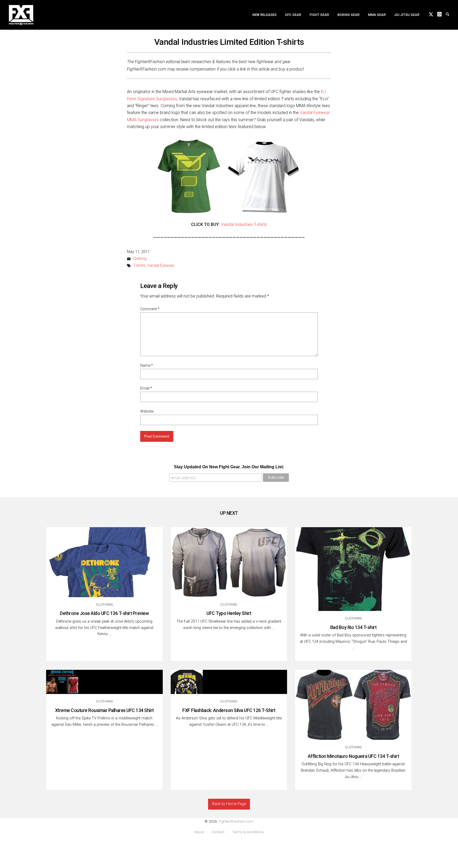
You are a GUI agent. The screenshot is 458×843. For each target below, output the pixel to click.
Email (146, 388)
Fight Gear (319, 15)
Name (146, 365)
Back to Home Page (229, 804)
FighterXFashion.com (236, 821)
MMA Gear (377, 15)
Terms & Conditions (248, 832)
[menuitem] (264, 15)
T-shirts (139, 265)
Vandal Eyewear (160, 265)
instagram (441, 13)
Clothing (140, 258)
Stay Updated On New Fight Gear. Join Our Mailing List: (229, 467)
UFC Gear (293, 15)
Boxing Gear (348, 15)
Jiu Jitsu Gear (406, 15)
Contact (218, 832)
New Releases (264, 15)
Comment (150, 309)
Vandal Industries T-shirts (244, 224)
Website (146, 411)
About (199, 832)
